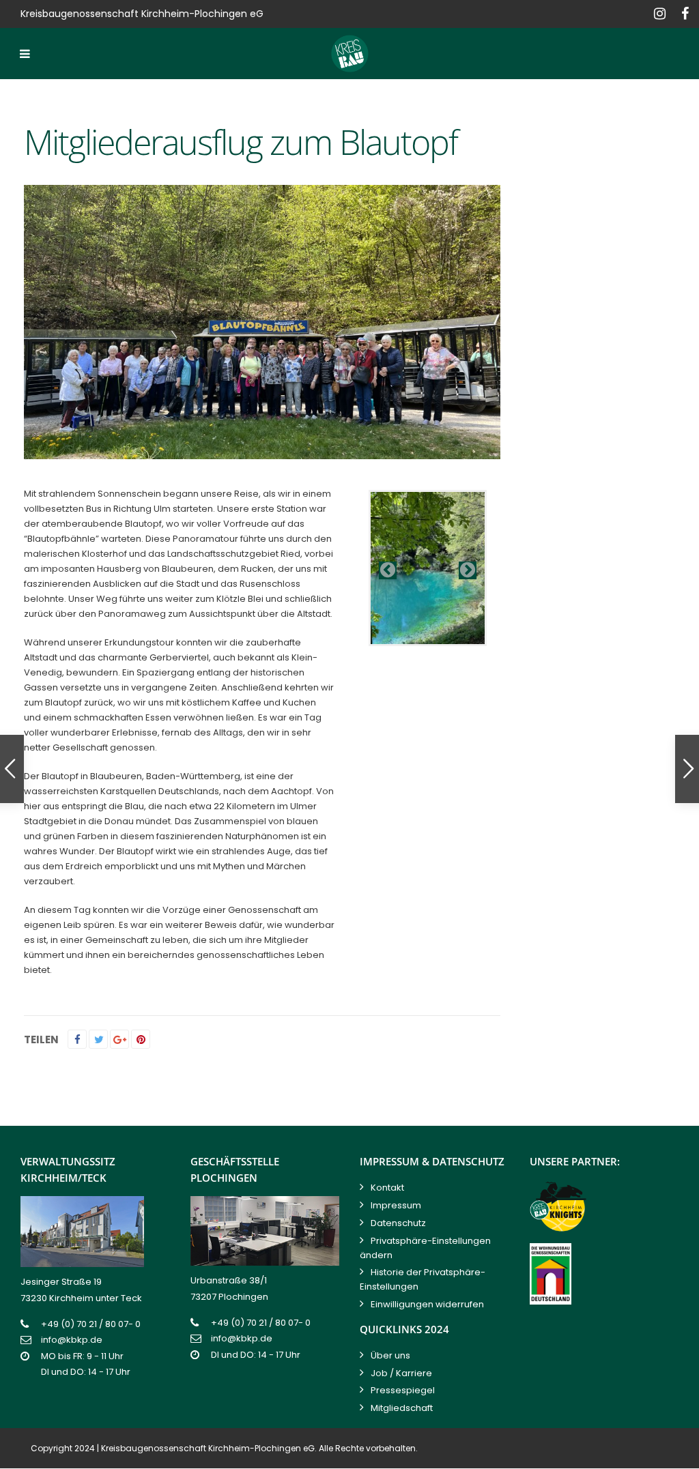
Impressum (396, 1205)
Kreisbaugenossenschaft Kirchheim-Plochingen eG (208, 1448)
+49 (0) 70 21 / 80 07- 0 (91, 1324)
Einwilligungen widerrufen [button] (427, 1304)
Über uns (390, 1355)
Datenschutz (398, 1223)
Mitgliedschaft (402, 1407)
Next (467, 570)
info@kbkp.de (71, 1339)
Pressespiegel (403, 1390)
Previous (388, 570)
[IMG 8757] (428, 568)
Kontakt (387, 1187)
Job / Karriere (401, 1373)
